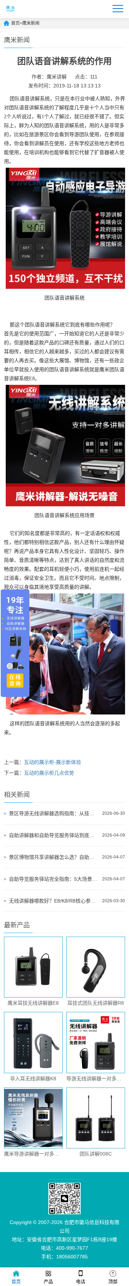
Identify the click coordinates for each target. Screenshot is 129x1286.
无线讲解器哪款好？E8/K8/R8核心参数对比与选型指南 (54, 901)
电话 (80, 1281)
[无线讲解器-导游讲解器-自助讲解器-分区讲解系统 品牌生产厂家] (11, 15)
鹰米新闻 (30, 23)
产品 (48, 1281)
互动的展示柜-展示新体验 (52, 762)
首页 (15, 23)
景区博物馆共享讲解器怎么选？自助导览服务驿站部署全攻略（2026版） (54, 857)
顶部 (113, 1281)
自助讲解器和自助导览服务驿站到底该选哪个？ (54, 835)
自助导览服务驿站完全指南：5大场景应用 (54, 879)
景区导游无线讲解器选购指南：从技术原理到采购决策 (54, 813)
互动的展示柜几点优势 (49, 773)
